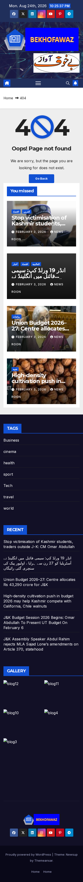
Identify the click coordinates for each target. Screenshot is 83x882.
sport (8, 474)
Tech (7, 485)
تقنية (15, 369)
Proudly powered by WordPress (29, 854)
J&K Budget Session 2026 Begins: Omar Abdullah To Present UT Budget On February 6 (39, 622)
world (8, 508)
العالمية (36, 264)
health (9, 463)
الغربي (27, 211)
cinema (9, 451)
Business (11, 440)
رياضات (16, 316)
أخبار (15, 264)
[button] (68, 83)
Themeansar (43, 860)
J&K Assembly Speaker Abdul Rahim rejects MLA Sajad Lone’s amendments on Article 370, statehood (41, 644)
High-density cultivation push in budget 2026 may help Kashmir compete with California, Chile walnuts (38, 601)
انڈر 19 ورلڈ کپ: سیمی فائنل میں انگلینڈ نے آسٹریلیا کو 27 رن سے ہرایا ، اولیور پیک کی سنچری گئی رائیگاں (37, 563)
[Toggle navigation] (38, 83)
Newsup (72, 854)
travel (8, 497)
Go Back (41, 178)
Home (8, 98)
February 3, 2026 (31, 232)
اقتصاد (16, 211)
